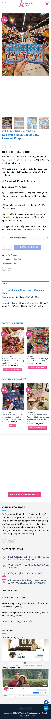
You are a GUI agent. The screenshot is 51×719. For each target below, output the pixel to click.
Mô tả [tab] (4, 284)
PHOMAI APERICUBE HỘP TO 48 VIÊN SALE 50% (37, 360)
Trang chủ (7, 131)
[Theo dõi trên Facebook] (4, 541)
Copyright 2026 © (22, 713)
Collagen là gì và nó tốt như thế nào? (25, 573)
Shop (17, 131)
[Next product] (4, 146)
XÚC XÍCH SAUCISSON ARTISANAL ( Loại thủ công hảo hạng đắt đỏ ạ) (13, 361)
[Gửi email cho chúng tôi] (9, 541)
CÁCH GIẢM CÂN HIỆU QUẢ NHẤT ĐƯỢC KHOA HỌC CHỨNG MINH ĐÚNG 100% (27, 581)
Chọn (12, 425)
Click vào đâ (31, 297)
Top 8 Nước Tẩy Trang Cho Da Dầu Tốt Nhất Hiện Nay (28, 566)
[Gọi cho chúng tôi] (13, 541)
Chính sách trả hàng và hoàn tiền (17, 621)
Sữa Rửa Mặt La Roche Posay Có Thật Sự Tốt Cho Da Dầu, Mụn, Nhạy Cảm (28, 558)
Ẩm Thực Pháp (29, 131)
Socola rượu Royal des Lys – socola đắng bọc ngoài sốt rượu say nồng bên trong (13, 417)
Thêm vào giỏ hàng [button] (12, 369)
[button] (4, 4)
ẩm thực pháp (10, 263)
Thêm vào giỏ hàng (27, 247)
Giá (3, 237)
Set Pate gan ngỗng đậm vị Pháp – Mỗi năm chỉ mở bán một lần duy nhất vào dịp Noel (38, 418)
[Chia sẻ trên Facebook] (4, 269)
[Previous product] (9, 146)
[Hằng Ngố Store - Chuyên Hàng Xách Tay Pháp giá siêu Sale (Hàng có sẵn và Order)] (25, 4)
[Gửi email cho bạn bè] (9, 269)
